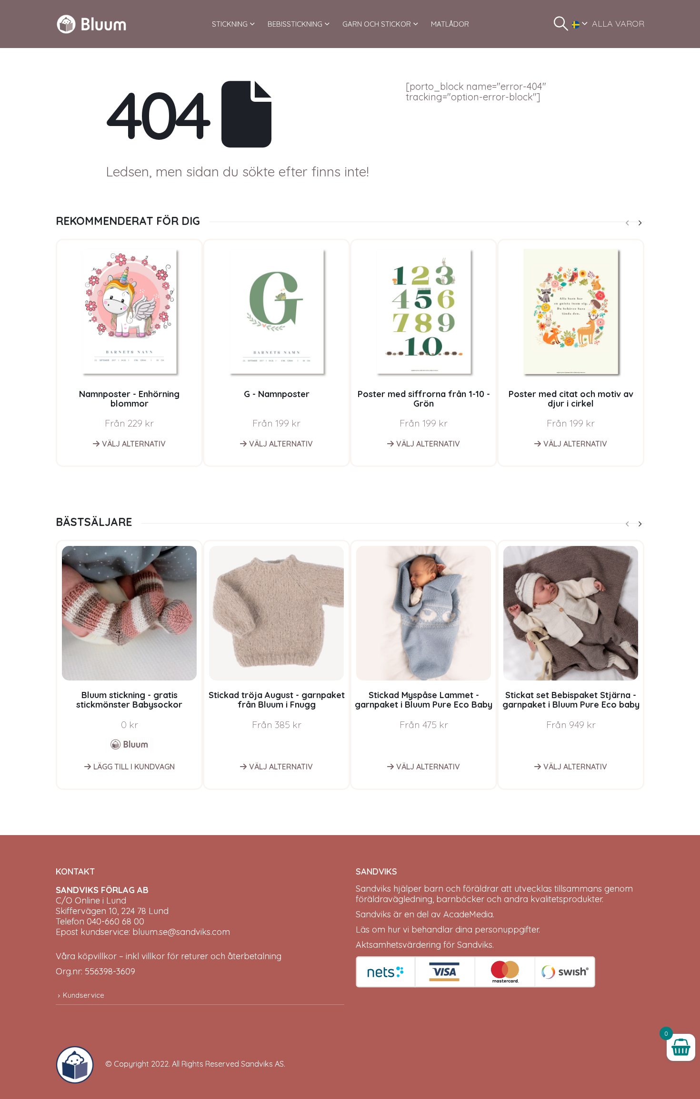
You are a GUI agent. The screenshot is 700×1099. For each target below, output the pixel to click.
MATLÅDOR (450, 24)
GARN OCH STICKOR (376, 24)
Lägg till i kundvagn (134, 766)
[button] (561, 24)
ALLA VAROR (618, 23)
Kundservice (83, 995)
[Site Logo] (91, 24)
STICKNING (230, 24)
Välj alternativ (134, 443)
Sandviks (373, 888)
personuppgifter (507, 929)
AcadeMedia (468, 914)
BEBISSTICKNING (295, 24)
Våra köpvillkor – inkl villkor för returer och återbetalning (168, 956)
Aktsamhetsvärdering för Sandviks (424, 944)
